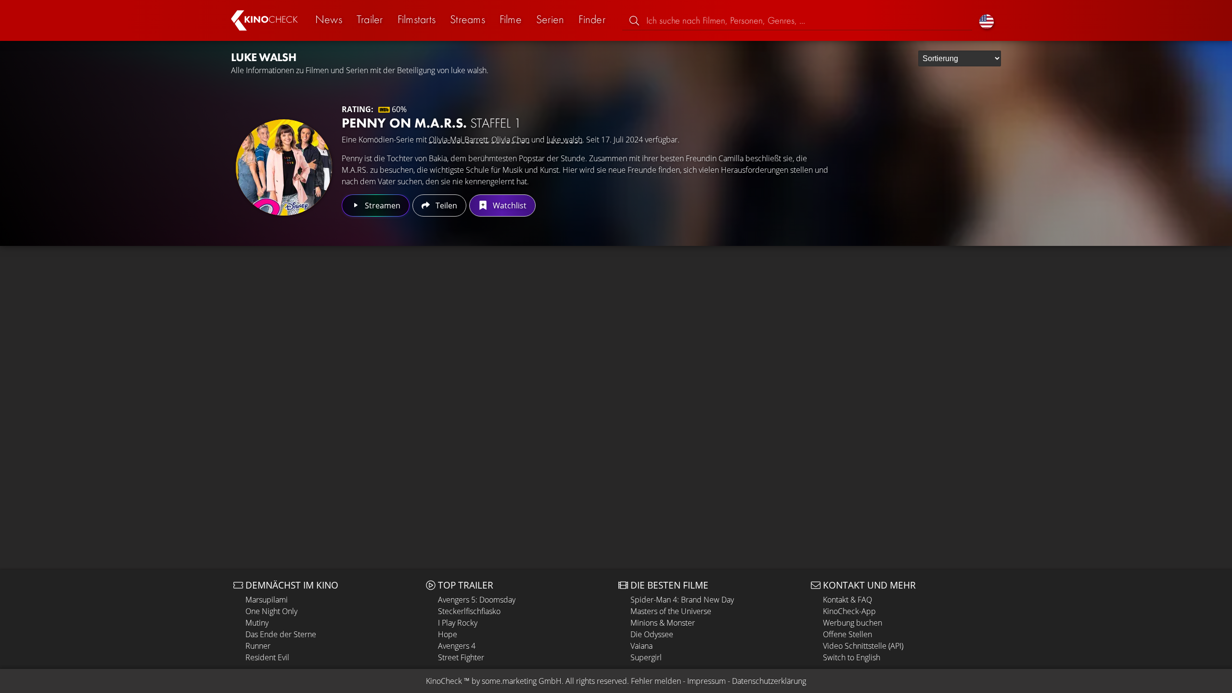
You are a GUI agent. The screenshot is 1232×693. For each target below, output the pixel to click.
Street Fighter (461, 657)
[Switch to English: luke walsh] (986, 20)
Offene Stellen (847, 634)
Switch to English (851, 657)
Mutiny (257, 623)
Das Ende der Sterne (280, 634)
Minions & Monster (662, 623)
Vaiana (641, 646)
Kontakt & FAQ (847, 599)
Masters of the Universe (670, 611)
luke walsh (564, 139)
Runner (257, 646)
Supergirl (646, 657)
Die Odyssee (651, 634)
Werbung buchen (852, 623)
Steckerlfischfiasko (469, 611)
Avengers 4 (456, 646)
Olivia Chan (510, 139)
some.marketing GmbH (522, 681)
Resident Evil (267, 657)
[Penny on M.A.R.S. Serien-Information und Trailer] (284, 167)
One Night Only (271, 611)
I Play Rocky (457, 623)
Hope (447, 634)
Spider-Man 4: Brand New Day (682, 599)
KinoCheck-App (849, 611)
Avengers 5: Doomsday (476, 599)
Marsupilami (266, 599)
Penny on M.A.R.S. (431, 123)
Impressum (706, 681)
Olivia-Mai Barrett (458, 139)
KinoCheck (444, 681)
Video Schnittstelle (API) (863, 646)
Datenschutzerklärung (769, 681)
